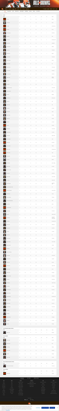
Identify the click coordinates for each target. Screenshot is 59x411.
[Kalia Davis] (4, 80)
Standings (4, 390)
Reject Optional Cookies (45, 407)
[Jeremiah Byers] (4, 57)
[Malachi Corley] (4, 77)
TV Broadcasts (11, 390)
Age (41, 16)
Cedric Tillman (8, 272)
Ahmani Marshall (9, 183)
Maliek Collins (8, 332)
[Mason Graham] (4, 115)
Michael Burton (8, 53)
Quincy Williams (8, 306)
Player (4, 16)
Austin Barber (8, 22)
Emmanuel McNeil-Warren (10, 200)
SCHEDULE (31, 380)
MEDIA (12, 380)
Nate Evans (8, 94)
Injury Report (3, 386)
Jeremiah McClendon (9, 190)
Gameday (43, 383)
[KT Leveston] (4, 180)
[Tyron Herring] (4, 347)
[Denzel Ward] (4, 286)
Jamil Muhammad (9, 207)
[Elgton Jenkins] (4, 149)
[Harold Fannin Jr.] (4, 98)
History (4, 393)
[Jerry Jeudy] (4, 159)
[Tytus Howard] (4, 135)
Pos (25, 16)
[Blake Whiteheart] (4, 300)
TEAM (3, 380)
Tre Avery (8, 19)
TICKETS (21, 380)
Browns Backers (43, 387)
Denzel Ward (8, 286)
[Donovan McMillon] (4, 197)
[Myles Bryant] (4, 50)
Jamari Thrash (8, 357)
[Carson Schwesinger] (4, 252)
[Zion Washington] (4, 289)
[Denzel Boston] (4, 43)
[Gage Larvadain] (4, 176)
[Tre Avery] (4, 19)
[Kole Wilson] (4, 310)
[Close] (58, 408)
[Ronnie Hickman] (4, 132)
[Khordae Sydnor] (4, 259)
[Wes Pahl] (4, 214)
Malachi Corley (8, 77)
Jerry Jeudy (8, 159)
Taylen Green (8, 118)
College (52, 16)
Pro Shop (53, 386)
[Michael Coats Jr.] (4, 67)
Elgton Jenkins (8, 149)
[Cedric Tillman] (4, 272)
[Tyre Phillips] (4, 221)
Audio (11, 386)
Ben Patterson (8, 217)
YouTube (12, 393)
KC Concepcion (8, 70)
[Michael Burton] (4, 53)
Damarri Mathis (8, 350)
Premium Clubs (21, 387)
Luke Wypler (8, 320)
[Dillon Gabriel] (4, 111)
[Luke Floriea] (4, 108)
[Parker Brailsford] (4, 46)
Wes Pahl (8, 214)
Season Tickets (20, 383)
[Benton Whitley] (4, 303)
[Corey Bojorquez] (4, 33)
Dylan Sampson (8, 238)
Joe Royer (8, 231)
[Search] (43, 8)
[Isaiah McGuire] (4, 193)
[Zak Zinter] (4, 324)
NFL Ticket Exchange (20, 393)
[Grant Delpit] (4, 84)
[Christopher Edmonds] (4, 87)
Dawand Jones (8, 166)
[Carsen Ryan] (4, 235)
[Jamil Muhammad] (4, 207)
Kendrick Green (8, 343)
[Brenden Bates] (4, 340)
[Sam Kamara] (4, 173)
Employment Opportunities (53, 393)
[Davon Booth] (4, 39)
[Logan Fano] (4, 101)
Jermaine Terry (8, 265)
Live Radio (12, 387)
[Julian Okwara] (4, 211)
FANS (43, 380)
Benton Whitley (8, 303)
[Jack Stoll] (4, 353)
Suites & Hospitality (20, 386)
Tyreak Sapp (8, 248)
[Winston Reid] (4, 224)
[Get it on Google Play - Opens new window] (32, 400)
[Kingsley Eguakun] (4, 91)
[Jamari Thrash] (4, 357)
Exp (46, 16)
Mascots (43, 386)
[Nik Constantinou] (4, 74)
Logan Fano (8, 101)
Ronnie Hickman (8, 132)
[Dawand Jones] (4, 166)
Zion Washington (9, 289)
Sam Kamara (8, 173)
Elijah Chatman (8, 63)
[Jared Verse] (4, 279)
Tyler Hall (8, 125)
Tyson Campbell (8, 60)
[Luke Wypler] (4, 320)
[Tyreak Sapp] (4, 248)
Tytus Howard (8, 135)
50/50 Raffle (43, 393)
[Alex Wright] (4, 313)
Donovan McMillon (9, 197)
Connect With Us (54, 390)
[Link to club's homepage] (2, 9)
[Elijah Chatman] (4, 63)
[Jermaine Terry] (4, 265)
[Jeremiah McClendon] (4, 190)
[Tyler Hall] (4, 125)
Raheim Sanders (8, 241)
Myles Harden (8, 128)
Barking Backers (43, 390)
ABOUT (53, 380)
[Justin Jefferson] (4, 146)
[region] (29, 408)
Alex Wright (8, 313)
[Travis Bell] (4, 26)
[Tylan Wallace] (4, 282)
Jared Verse (8, 279)
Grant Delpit (8, 84)
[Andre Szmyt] (4, 262)
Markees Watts (8, 373)
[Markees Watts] (4, 373)
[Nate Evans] (4, 94)
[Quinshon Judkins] (4, 170)
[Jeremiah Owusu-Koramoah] (4, 366)
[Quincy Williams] (4, 306)
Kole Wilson (8, 310)
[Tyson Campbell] (4, 60)
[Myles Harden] (4, 128)
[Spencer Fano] (4, 104)
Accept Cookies (52, 407)
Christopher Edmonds (9, 87)
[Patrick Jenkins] (4, 152)
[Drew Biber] (4, 29)
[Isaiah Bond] (4, 36)
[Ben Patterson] (4, 217)
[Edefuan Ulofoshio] (4, 276)
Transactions (3, 387)
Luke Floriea (8, 108)
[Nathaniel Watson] (4, 296)
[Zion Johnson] (4, 163)
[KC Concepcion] (4, 70)
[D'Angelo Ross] (4, 228)
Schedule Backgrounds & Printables (31, 383)
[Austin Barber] (4, 22)
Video (11, 383)
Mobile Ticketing (21, 390)
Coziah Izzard (8, 142)
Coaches (4, 383)
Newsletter (53, 387)
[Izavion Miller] (4, 204)
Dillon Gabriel (8, 111)
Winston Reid (8, 224)
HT (30, 16)
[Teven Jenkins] (4, 156)
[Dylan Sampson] (4, 238)
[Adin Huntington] (4, 139)
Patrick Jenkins (8, 152)
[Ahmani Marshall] (4, 183)
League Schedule (32, 386)
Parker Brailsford (8, 46)
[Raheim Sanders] (4, 241)
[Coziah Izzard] (4, 142)
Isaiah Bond (8, 36)
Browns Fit (53, 383)
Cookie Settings (38, 407)
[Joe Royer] (4, 231)
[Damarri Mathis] (4, 350)
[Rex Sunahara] (4, 255)
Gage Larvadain (8, 176)
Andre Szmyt (8, 262)
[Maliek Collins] (4, 332)
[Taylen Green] (4, 118)
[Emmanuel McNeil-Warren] (4, 200)
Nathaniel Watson (9, 296)
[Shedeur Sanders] (4, 245)
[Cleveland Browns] (29, 403)
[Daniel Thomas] (4, 269)
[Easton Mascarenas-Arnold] (4, 187)
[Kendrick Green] (4, 343)
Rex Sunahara (8, 255)
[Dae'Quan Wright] (4, 317)
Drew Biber (8, 29)
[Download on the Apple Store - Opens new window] (26, 399)
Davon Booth (8, 39)
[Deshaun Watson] (4, 293)
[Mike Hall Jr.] (4, 122)
